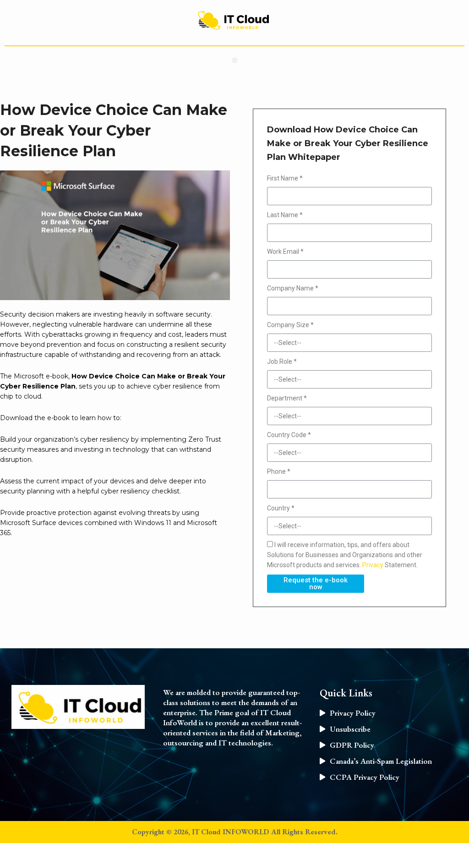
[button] (234, 60)
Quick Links (346, 693)
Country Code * (289, 434)
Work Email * (285, 251)
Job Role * (282, 361)
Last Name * (285, 215)
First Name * (285, 178)
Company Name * (292, 288)
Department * (287, 398)
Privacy (372, 565)
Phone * (278, 471)
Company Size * (290, 324)
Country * (280, 508)
